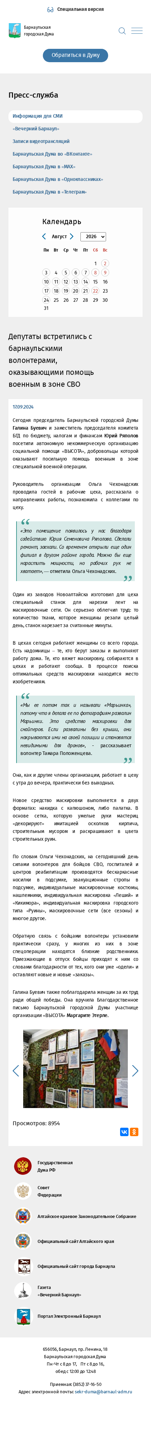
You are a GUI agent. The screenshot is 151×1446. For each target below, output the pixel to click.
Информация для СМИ (38, 116)
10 (46, 282)
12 (66, 282)
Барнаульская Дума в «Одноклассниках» (58, 179)
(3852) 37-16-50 (87, 1384)
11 (56, 282)
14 (85, 282)
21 (85, 291)
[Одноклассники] (134, 1132)
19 (66, 291)
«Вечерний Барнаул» (36, 129)
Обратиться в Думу (76, 55)
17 (46, 291)
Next (135, 1070)
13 (75, 282)
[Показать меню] (137, 31)
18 (56, 291)
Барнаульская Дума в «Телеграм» (50, 192)
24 (46, 300)
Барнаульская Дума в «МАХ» (44, 167)
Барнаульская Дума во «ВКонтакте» (52, 154)
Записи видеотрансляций (41, 141)
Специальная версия (80, 9)
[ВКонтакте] (124, 1132)
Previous (16, 1070)
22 (95, 291)
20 (75, 291)
